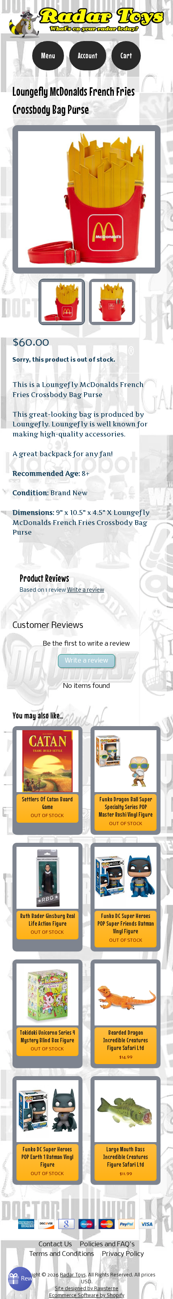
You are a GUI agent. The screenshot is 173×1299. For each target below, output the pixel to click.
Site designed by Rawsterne (86, 1289)
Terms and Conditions (61, 1254)
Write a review (85, 590)
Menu (48, 55)
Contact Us (55, 1244)
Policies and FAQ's (107, 1244)
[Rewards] (20, 1279)
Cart (126, 55)
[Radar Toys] (86, 35)
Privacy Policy (123, 1254)
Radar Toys (73, 1275)
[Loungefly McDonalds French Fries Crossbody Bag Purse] (62, 302)
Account (87, 55)
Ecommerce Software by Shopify (86, 1295)
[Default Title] (86, 199)
